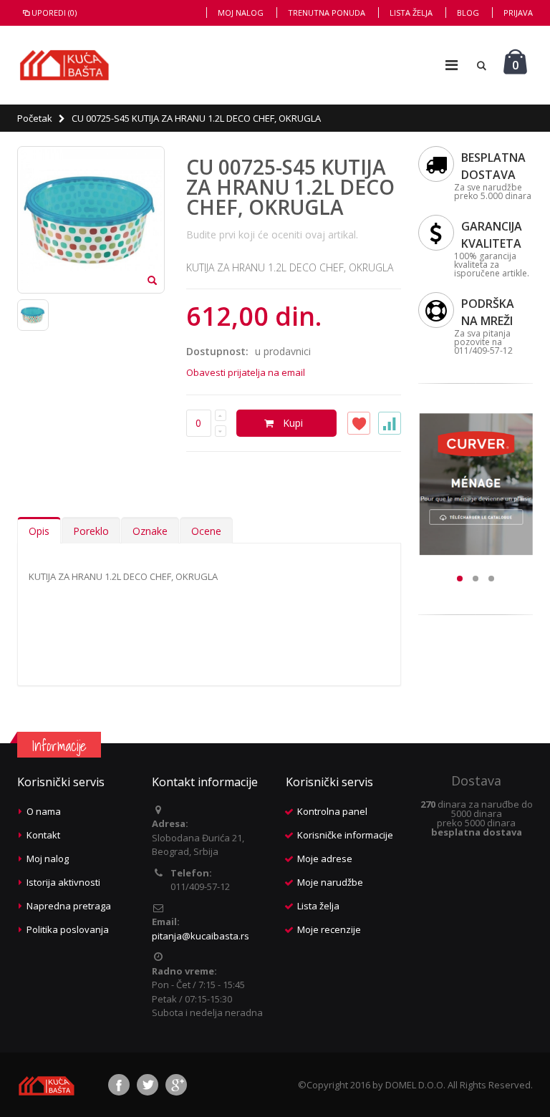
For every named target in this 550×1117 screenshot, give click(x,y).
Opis (39, 531)
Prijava (518, 12)
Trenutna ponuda (326, 12)
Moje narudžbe (330, 882)
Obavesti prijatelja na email (245, 372)
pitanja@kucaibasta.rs (200, 935)
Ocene (206, 531)
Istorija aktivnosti (63, 882)
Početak (34, 118)
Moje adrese (324, 858)
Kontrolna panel (332, 811)
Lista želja (411, 12)
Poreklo (91, 531)
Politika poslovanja (67, 929)
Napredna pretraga (68, 905)
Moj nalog (241, 12)
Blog (468, 12)
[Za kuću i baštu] (64, 65)
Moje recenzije (329, 929)
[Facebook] (119, 1085)
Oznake (150, 531)
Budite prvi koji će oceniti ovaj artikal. (272, 234)
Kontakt (43, 834)
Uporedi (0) (54, 12)
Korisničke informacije (345, 834)
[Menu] (451, 64)
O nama (43, 811)
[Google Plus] (176, 1085)
